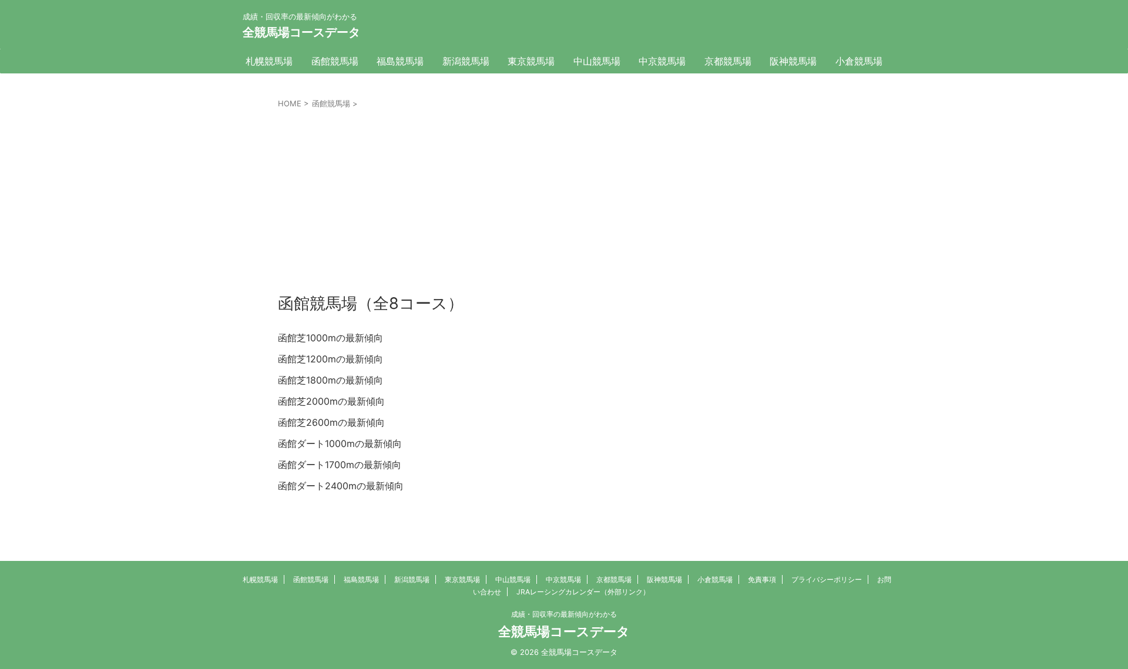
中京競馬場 (662, 61)
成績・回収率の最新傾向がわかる (564, 614)
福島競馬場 (400, 61)
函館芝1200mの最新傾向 (330, 359)
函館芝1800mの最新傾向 (330, 380)
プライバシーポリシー (826, 579)
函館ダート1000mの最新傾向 (340, 443)
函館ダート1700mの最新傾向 (339, 464)
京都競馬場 (727, 61)
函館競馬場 (334, 61)
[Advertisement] (564, 198)
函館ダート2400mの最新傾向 (341, 486)
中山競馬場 (596, 61)
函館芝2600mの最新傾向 (331, 422)
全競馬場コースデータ (301, 32)
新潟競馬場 (465, 61)
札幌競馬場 (269, 61)
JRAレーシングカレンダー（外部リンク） (583, 591)
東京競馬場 (531, 61)
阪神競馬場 (793, 61)
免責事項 (762, 579)
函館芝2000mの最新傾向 (331, 401)
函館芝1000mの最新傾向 (330, 338)
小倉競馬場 (858, 61)
